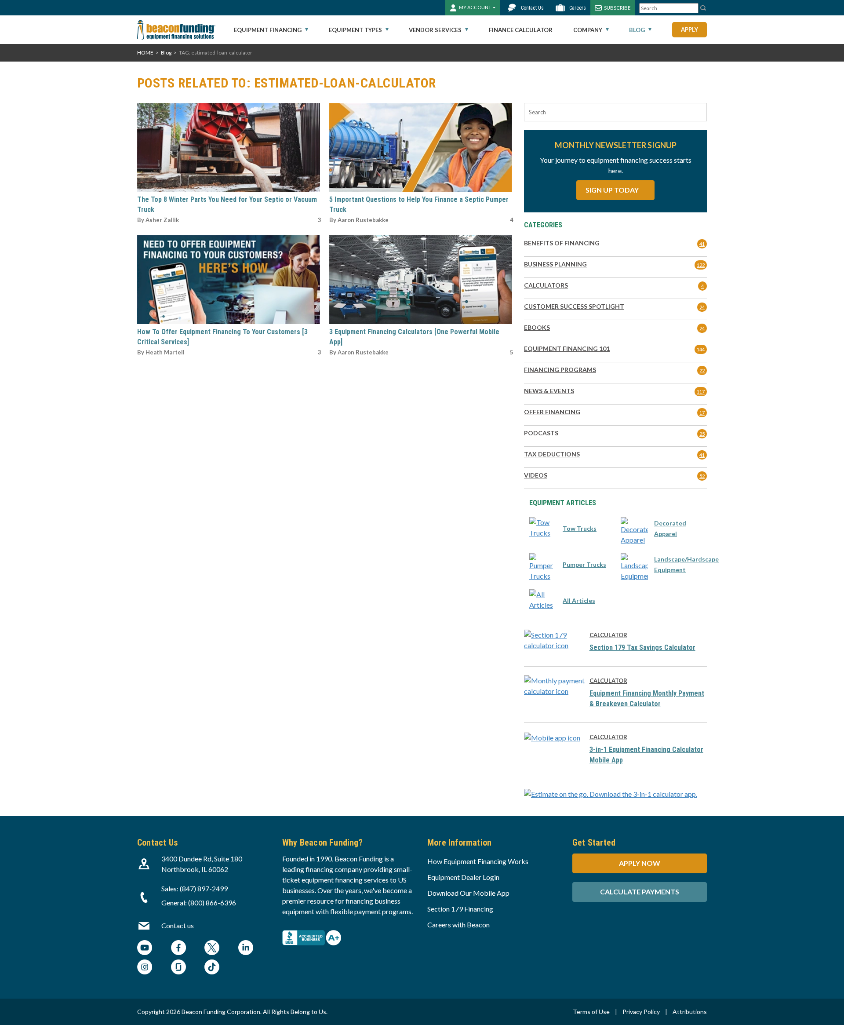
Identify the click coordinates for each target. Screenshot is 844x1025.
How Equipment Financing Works (477, 861)
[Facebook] (178, 949)
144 (701, 349)
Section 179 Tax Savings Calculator (642, 647)
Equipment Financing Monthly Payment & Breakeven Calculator (646, 698)
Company (587, 29)
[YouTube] (144, 949)
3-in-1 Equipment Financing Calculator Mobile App (646, 754)
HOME (145, 52)
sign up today (613, 190)
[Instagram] (144, 968)
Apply (689, 29)
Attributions (690, 1011)
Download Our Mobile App (468, 893)
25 (702, 434)
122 (701, 265)
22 (702, 370)
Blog (637, 29)
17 (702, 413)
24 (702, 307)
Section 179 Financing (460, 909)
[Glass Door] (178, 968)
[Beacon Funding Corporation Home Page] (176, 29)
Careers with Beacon (458, 924)
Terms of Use (591, 1011)
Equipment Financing (268, 29)
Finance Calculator (521, 29)
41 (702, 244)
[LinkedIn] (245, 949)
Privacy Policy (641, 1011)
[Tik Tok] (211, 968)
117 (701, 391)
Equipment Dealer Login (463, 877)
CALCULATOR (608, 634)
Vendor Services (435, 29)
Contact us (177, 925)
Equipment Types (355, 29)
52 (702, 476)
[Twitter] (211, 949)
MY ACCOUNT (475, 7)
